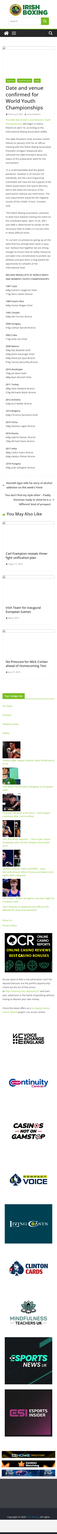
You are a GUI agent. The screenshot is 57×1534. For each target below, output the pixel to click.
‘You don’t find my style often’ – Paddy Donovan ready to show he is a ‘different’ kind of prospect (28, 499)
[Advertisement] (28, 1526)
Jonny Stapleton (34, 114)
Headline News (24, 81)
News (37, 81)
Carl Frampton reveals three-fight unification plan (27, 555)
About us (7, 920)
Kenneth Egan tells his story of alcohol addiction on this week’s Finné (29, 485)
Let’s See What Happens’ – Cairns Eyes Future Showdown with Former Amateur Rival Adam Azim (26, 842)
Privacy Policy (10, 925)
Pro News (8, 706)
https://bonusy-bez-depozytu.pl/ (22, 991)
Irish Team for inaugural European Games (23, 609)
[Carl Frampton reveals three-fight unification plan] (28, 523)
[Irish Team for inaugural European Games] (28, 577)
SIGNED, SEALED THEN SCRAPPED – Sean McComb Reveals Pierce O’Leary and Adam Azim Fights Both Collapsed (28, 872)
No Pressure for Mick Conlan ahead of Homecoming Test (27, 664)
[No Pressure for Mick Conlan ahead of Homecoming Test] (28, 631)
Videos (6, 733)
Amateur (10, 81)
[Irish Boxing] (6, 33)
